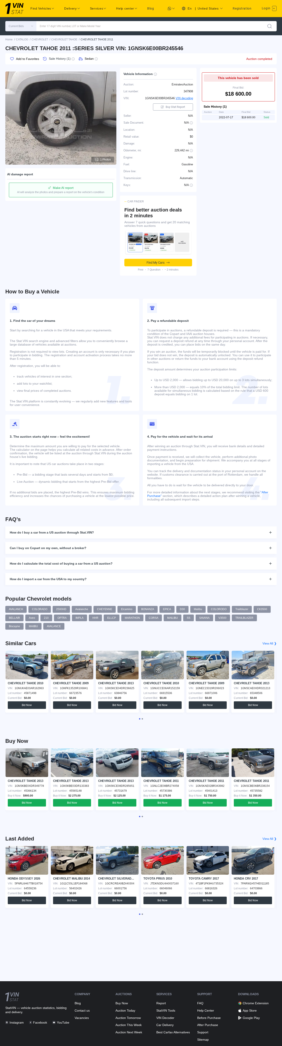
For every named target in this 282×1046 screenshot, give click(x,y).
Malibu (198, 609)
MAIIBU (33, 626)
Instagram (17, 1022)
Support (202, 1032)
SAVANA (204, 617)
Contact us (82, 1010)
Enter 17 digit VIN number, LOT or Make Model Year (70, 26)
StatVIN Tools (165, 1010)
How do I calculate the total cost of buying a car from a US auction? (61, 563)
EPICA (167, 609)
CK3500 (262, 609)
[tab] (139, 719)
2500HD (61, 609)
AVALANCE (54, 626)
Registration (242, 8)
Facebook (40, 1022)
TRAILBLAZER (244, 617)
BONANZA (147, 609)
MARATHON (132, 617)
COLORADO (39, 609)
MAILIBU (172, 617)
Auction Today (125, 1010)
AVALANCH (16, 609)
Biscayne (14, 626)
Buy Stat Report (175, 107)
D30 (182, 609)
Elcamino (126, 609)
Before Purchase (209, 1018)
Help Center (205, 1010)
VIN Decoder (165, 1018)
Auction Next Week (128, 1032)
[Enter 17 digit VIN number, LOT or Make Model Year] (269, 26)
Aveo (32, 617)
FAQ (200, 1003)
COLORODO (218, 609)
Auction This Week (128, 1025)
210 (46, 617)
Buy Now (121, 1003)
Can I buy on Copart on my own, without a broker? (48, 548)
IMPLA (79, 617)
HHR (95, 617)
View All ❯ (269, 643)
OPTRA (62, 617)
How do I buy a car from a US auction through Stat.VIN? (52, 532)
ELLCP (111, 617)
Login (266, 8)
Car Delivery (165, 1025)
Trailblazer (241, 609)
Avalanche (81, 609)
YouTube (63, 1022)
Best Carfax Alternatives (173, 1032)
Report (161, 1003)
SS (188, 617)
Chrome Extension (256, 1003)
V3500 (222, 617)
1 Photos (105, 159)
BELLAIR (14, 617)
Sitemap (203, 1039)
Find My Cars (156, 262)
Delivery (70, 8)
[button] (20, 26)
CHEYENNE (104, 609)
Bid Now (27, 705)
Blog (150, 8)
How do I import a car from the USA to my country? (48, 579)
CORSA (153, 617)
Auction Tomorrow (128, 1018)
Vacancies (82, 1018)
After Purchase (207, 1025)
